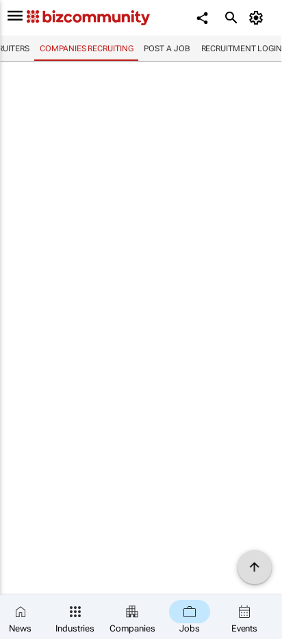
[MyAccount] (258, 18)
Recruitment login (241, 48)
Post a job (167, 48)
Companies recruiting (86, 48)
